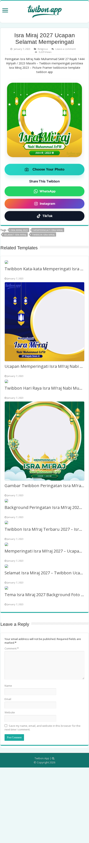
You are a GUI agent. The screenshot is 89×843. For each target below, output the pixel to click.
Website (10, 712)
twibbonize (60, 68)
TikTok (47, 216)
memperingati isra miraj (48, 230)
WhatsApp (47, 191)
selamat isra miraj (15, 234)
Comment (12, 648)
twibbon (41, 72)
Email (8, 699)
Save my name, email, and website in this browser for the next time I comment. (43, 727)
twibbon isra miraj (43, 234)
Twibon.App (42, 758)
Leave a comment (65, 48)
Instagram (47, 204)
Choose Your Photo (48, 169)
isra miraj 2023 (19, 230)
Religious (43, 48)
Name (8, 685)
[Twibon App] (44, 11)
